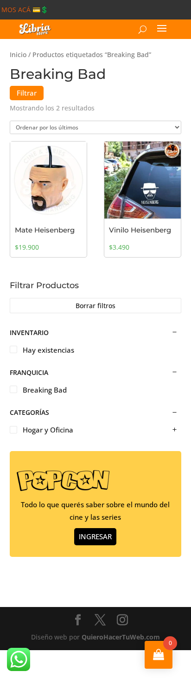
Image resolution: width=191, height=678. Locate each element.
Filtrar (27, 92)
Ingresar (95, 536)
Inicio (18, 54)
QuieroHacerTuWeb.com (121, 637)
